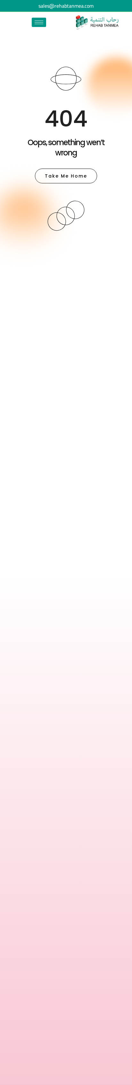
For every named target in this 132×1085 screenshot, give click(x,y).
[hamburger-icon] (39, 22)
